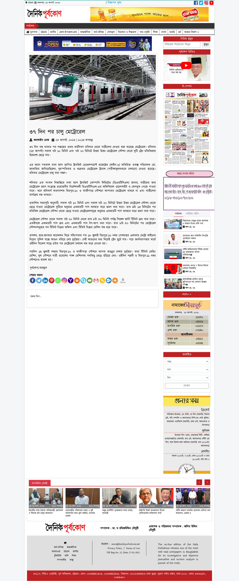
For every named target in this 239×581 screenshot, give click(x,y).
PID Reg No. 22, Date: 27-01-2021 (123, 552)
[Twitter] (39, 280)
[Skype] (83, 280)
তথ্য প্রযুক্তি (145, 32)
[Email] (90, 280)
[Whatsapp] (58, 280)
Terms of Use (133, 548)
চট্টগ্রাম (44, 32)
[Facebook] (32, 280)
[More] (115, 280)
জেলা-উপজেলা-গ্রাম (68, 32)
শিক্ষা (155, 32)
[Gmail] (96, 280)
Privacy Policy (115, 548)
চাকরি (172, 32)
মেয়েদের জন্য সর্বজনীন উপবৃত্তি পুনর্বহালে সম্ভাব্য (195, 237)
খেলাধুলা (111, 32)
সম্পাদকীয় (61, 560)
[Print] (77, 280)
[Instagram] (64, 280)
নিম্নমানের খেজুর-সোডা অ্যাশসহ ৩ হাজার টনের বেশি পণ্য (195, 222)
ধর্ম (179, 32)
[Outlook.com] (109, 280)
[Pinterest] (51, 280)
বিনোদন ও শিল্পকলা (127, 32)
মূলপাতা (33, 32)
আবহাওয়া (56, 551)
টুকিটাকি (57, 555)
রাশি (66, 555)
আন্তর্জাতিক (85, 32)
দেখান (187, 386)
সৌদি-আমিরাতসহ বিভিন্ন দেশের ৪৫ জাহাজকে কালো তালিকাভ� (195, 252)
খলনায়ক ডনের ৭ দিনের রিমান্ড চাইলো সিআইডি (195, 267)
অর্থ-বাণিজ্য (99, 32)
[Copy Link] (102, 280)
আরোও (185, 294)
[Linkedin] (45, 280)
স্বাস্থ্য (71, 560)
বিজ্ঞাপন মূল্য (114, 3)
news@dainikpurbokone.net (125, 544)
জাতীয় (53, 32)
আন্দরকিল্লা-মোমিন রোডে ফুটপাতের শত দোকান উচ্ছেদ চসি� (194, 282)
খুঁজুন (206, 45)
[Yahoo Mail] (70, 280)
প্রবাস (163, 32)
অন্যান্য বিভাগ (191, 32)
